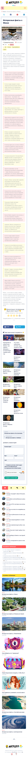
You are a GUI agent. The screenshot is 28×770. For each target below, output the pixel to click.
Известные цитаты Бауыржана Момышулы (13, 563)
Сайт (5, 460)
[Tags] (23, 488)
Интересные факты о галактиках (17, 358)
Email (16, 455)
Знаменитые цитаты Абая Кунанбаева (12, 557)
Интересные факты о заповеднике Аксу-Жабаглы (14, 559)
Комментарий (8, 446)
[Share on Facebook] (10, 14)
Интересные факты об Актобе (10, 555)
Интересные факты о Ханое (10, 594)
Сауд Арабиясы (15, 47)
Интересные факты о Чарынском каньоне (12, 562)
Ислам (9, 47)
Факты (11, 44)
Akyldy (4, 11)
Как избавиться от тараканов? (10, 653)
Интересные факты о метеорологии (12, 732)
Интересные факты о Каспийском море (13, 712)
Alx (22, 752)
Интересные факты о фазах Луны (18, 386)
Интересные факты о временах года (11, 566)
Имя (5, 455)
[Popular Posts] (11, 488)
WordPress (14, 752)
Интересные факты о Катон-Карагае (7, 371)
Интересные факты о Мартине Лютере (7, 424)
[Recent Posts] (5, 488)
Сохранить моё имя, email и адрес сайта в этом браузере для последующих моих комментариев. (13, 467)
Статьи (7, 492)
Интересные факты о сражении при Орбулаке (13, 569)
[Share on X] (4, 14)
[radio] (8, 315)
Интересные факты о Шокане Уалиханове (12, 552)
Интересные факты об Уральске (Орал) (13, 614)
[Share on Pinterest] (17, 14)
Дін (5, 47)
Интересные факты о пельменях (17, 399)
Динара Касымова (9, 42)
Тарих (4, 49)
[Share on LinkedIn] (24, 14)
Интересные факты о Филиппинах (11, 633)
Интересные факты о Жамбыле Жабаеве (12, 568)
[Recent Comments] (17, 488)
